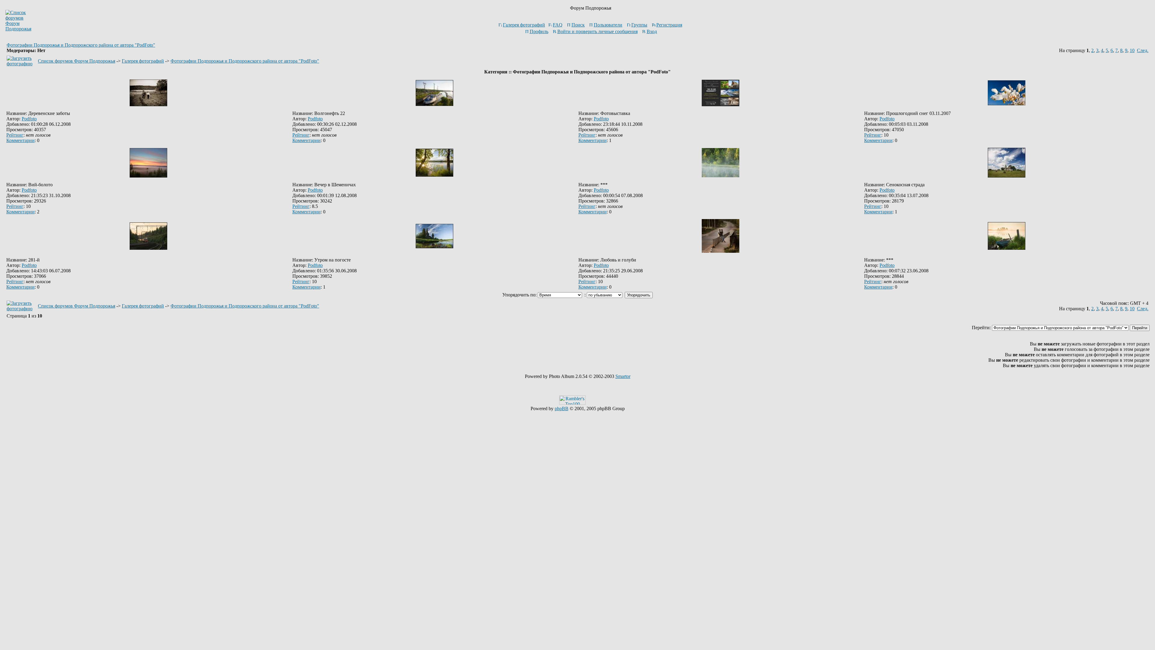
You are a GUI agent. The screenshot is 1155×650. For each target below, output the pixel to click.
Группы (639, 24)
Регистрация (669, 24)
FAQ (557, 24)
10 (1132, 50)
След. (1142, 50)
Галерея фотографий (524, 24)
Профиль (539, 31)
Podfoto (29, 118)
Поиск (578, 24)
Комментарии (20, 140)
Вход (652, 31)
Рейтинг (14, 135)
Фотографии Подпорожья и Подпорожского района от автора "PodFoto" (81, 45)
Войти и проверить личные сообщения (597, 31)
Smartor (622, 376)
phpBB (561, 408)
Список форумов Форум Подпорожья (76, 60)
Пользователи (608, 24)
